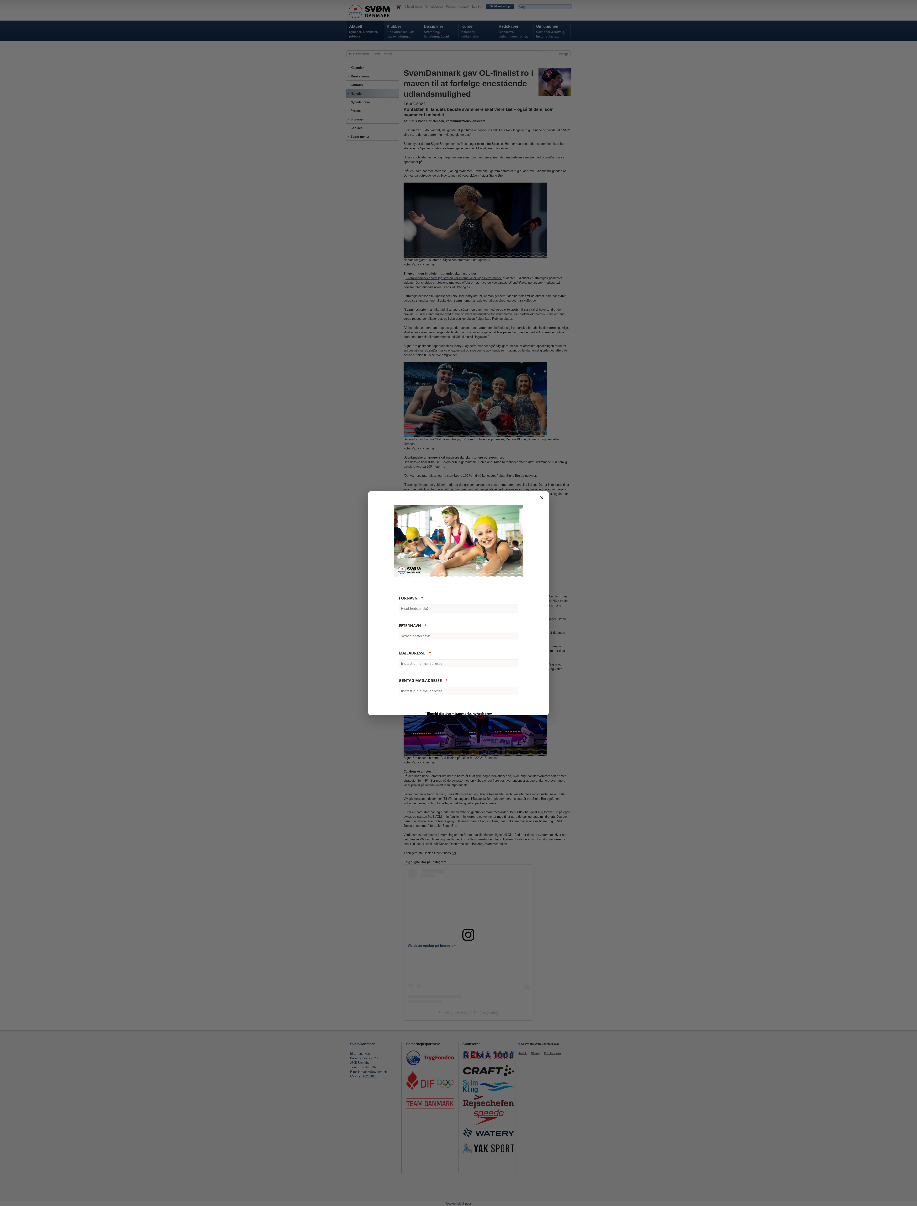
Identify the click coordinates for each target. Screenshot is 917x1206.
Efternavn (410, 625)
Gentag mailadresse (420, 680)
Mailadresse (412, 653)
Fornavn (408, 598)
